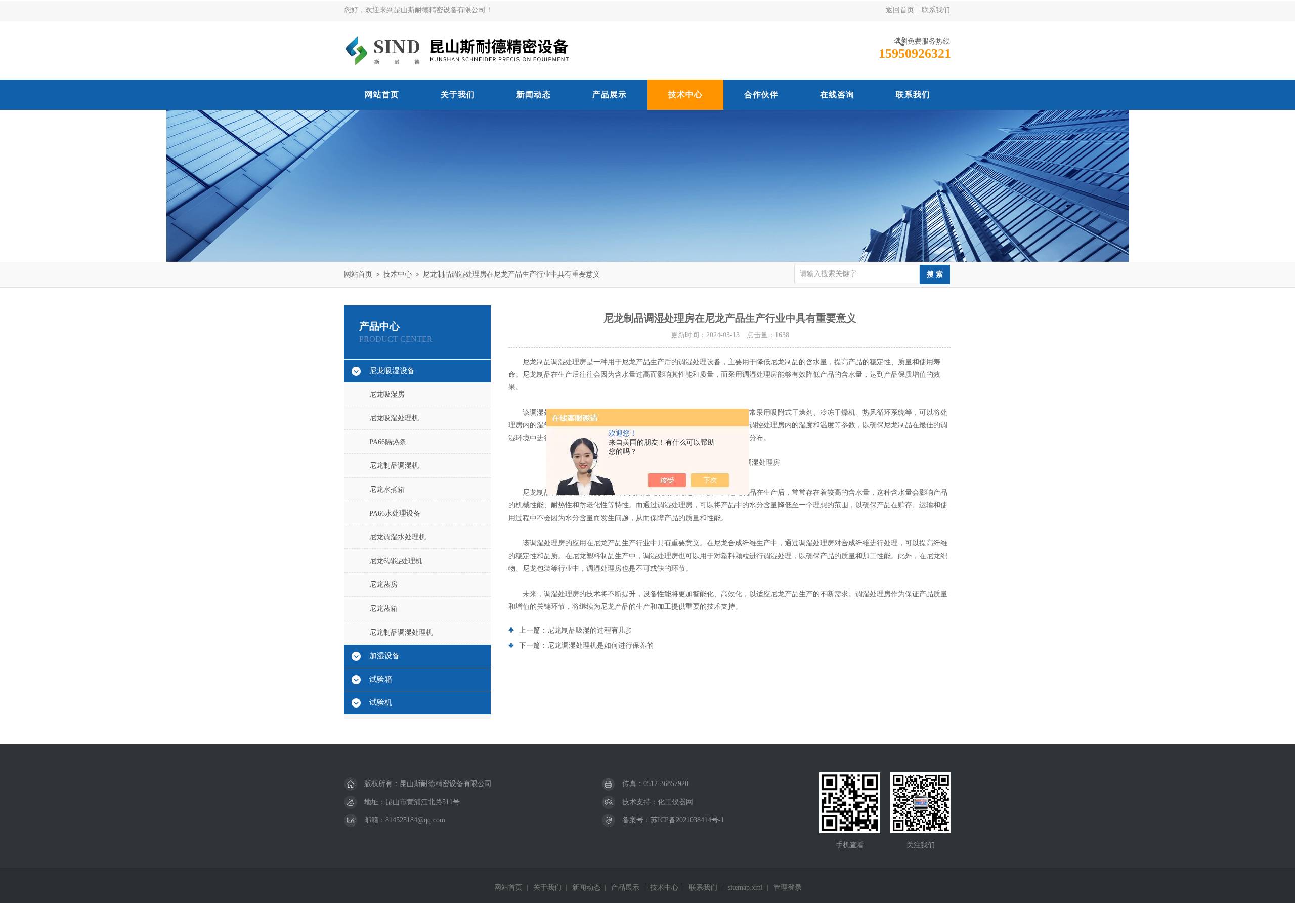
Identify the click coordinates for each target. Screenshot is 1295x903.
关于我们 (458, 94)
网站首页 (382, 94)
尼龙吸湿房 (387, 394)
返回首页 (900, 10)
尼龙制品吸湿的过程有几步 (589, 630)
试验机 (380, 702)
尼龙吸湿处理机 (394, 418)
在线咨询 (837, 94)
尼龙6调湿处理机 (395, 561)
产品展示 (609, 94)
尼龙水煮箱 (387, 489)
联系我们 (936, 10)
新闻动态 (533, 94)
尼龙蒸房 (383, 584)
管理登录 (787, 887)
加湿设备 (384, 656)
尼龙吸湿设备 (392, 371)
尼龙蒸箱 (383, 608)
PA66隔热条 (387, 442)
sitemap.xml (745, 887)
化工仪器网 (675, 802)
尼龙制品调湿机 (394, 465)
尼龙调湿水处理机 (397, 537)
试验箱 (380, 679)
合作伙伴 (761, 94)
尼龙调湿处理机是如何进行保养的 (600, 645)
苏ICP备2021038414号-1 (687, 820)
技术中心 (685, 94)
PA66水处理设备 (394, 513)
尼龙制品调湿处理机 (401, 632)
